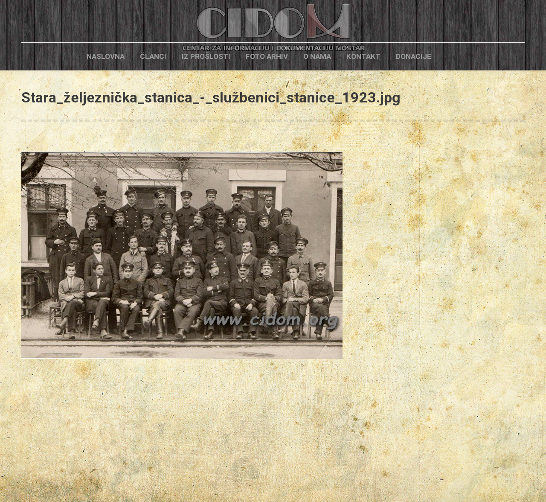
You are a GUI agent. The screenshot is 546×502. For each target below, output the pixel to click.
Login (453, 56)
